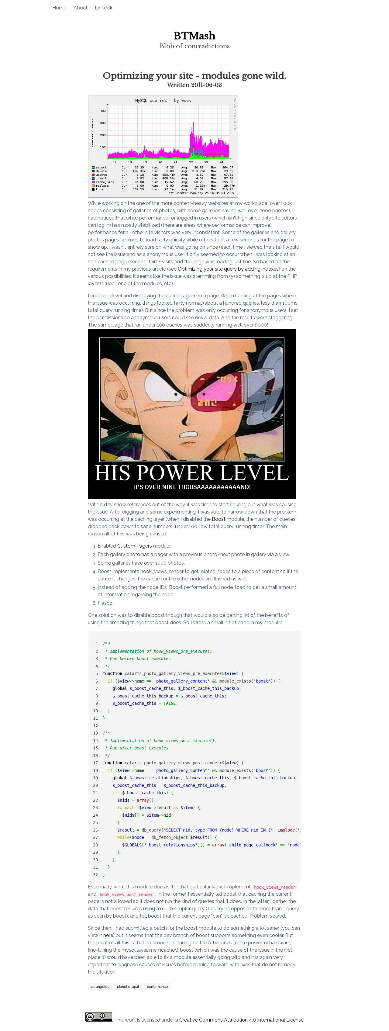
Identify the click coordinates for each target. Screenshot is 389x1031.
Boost (218, 519)
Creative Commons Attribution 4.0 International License (241, 1020)
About (81, 8)
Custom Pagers (134, 546)
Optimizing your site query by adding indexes (228, 269)
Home (59, 8)
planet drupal (128, 986)
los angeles (100, 986)
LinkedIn (104, 8)
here (108, 935)
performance (157, 986)
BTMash (194, 36)
